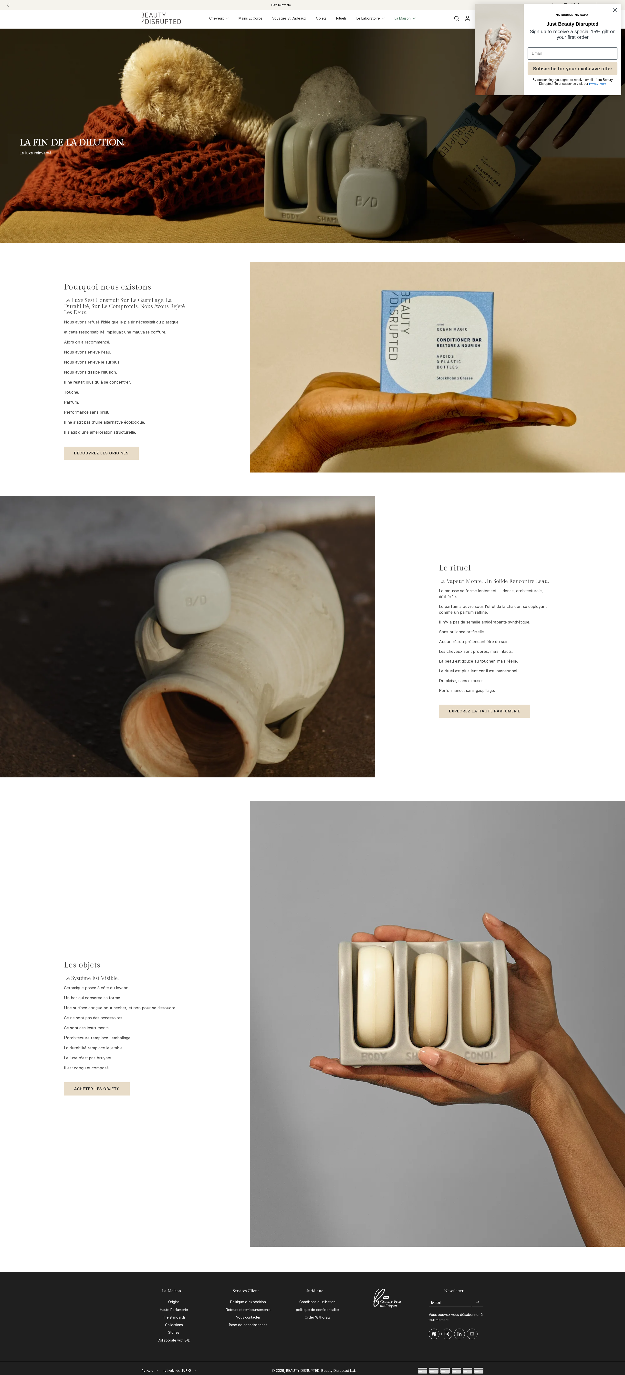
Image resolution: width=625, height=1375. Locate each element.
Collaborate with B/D (173, 1340)
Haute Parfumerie (174, 1310)
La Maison (403, 18)
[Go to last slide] (8, 5)
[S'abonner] (477, 1302)
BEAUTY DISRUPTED (303, 1371)
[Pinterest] (434, 1334)
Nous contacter (248, 1317)
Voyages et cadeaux (289, 18)
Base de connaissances (248, 1325)
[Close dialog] (615, 10)
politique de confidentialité (317, 1310)
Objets (321, 18)
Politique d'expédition (248, 1302)
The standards (174, 1317)
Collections (174, 1325)
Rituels (341, 18)
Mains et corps (250, 18)
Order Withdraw (317, 1317)
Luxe (280, 5)
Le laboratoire (368, 18)
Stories (173, 1332)
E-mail (436, 1302)
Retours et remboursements (248, 1310)
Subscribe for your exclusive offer (572, 68)
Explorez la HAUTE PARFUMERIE (484, 711)
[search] (456, 18)
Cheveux (216, 18)
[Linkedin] (459, 1334)
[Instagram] (446, 1334)
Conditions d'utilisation (317, 1302)
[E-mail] (472, 1334)
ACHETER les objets (97, 1088)
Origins (173, 1302)
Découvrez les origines (101, 453)
